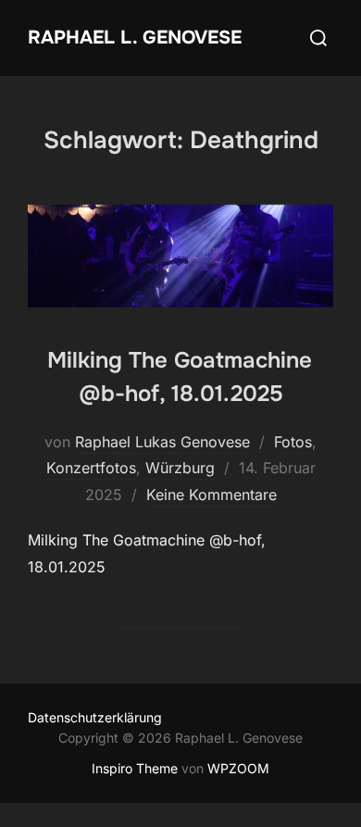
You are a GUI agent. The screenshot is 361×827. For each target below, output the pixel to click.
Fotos (293, 441)
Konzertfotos (91, 467)
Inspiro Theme (135, 768)
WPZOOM (238, 768)
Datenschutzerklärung (95, 717)
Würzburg (180, 467)
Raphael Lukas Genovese (162, 441)
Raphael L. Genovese (135, 37)
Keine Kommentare (211, 494)
